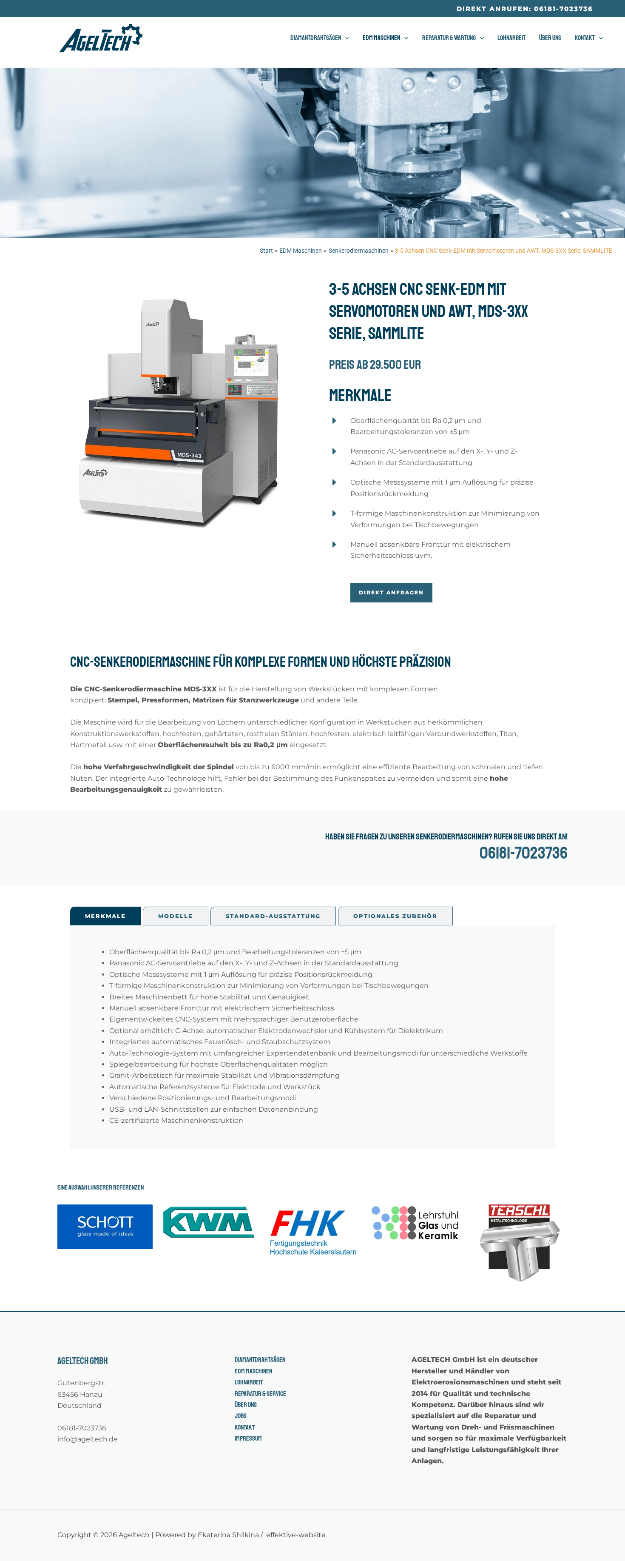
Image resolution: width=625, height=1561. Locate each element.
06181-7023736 (524, 853)
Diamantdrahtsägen (260, 1360)
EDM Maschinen (253, 1371)
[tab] (105, 916)
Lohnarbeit (249, 1382)
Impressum (248, 1438)
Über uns (246, 1405)
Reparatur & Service (260, 1394)
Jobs (241, 1416)
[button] (525, 8)
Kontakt (245, 1427)
